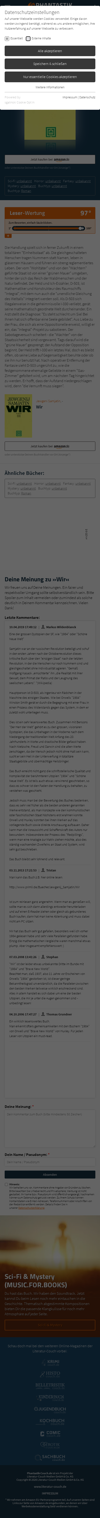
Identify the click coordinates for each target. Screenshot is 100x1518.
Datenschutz (87, 97)
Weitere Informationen (50, 87)
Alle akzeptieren (50, 50)
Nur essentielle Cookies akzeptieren (50, 76)
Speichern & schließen (50, 63)
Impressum (70, 97)
